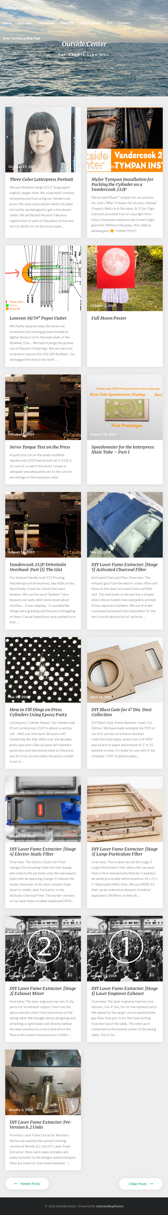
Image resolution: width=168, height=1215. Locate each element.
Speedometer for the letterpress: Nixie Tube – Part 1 (123, 449)
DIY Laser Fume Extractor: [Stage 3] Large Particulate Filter (124, 851)
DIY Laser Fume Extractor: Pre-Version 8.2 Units (41, 1124)
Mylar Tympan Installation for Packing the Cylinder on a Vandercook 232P (122, 184)
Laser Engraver (90, 23)
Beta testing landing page (21, 38)
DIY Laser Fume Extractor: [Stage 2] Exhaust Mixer (43, 991)
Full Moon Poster (108, 318)
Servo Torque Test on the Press (40, 447)
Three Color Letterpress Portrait (41, 179)
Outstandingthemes (110, 1206)
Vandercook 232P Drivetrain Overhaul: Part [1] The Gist (38, 567)
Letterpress (46, 23)
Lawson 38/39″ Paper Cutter (38, 318)
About (7, 23)
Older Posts (138, 1184)
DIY (109, 23)
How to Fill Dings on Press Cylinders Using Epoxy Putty (38, 712)
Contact (124, 23)
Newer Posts (30, 1183)
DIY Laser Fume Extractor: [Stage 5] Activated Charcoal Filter (124, 567)
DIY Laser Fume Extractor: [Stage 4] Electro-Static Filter (43, 851)
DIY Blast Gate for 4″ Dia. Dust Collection (121, 712)
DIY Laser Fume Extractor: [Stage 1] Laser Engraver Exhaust (124, 991)
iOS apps (25, 23)
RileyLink (67, 23)
